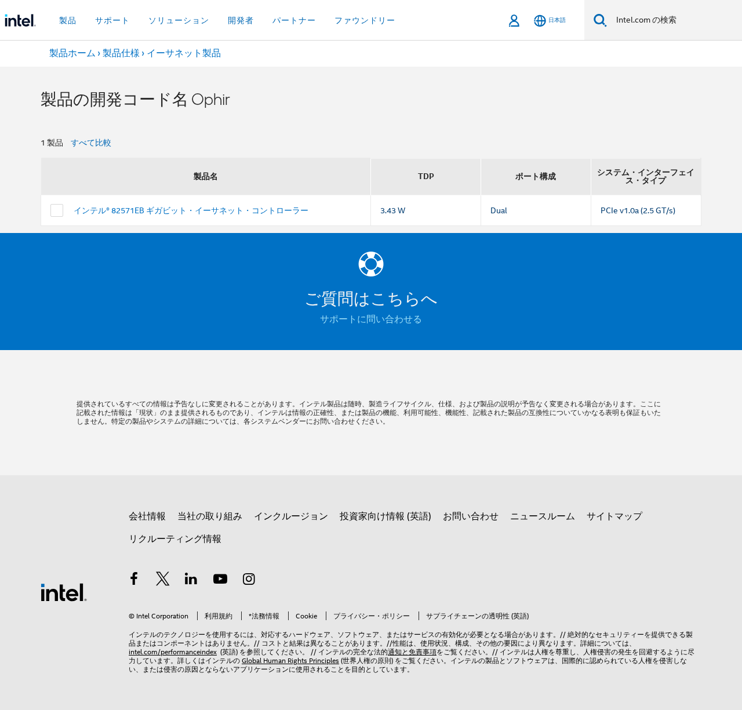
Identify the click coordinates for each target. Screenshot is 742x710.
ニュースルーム (542, 516)
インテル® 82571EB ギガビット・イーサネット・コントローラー (191, 210)
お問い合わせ (471, 516)
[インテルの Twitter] (163, 580)
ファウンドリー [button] (364, 20)
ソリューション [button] (178, 20)
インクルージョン (291, 516)
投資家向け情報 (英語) (385, 516)
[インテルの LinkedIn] (191, 580)
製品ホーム (72, 53)
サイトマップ (614, 516)
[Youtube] (220, 580)
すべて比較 (91, 142)
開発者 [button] (241, 20)
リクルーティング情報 (175, 539)
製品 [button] (68, 20)
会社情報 (147, 516)
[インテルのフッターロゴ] (64, 592)
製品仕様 (121, 53)
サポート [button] (112, 20)
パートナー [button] (294, 20)
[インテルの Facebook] (134, 580)
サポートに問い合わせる (371, 319)
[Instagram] (249, 580)
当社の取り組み (209, 516)
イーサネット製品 (184, 53)
